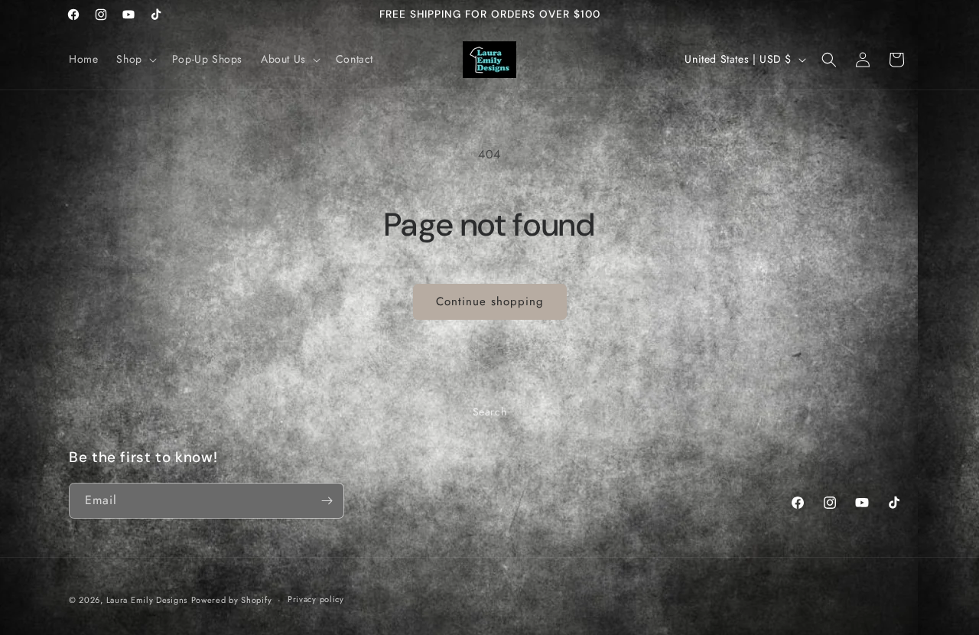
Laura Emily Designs (146, 600)
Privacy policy (316, 599)
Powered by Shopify (231, 600)
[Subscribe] (326, 501)
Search (490, 411)
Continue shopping (490, 301)
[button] (134, 59)
